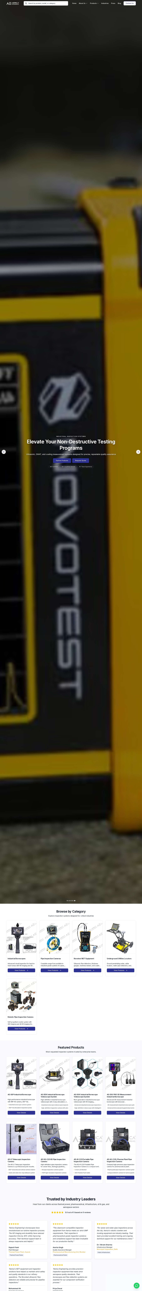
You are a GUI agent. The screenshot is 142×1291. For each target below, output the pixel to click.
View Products (20, 970)
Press (113, 3)
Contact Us (130, 3)
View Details (21, 1113)
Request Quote (82, 457)
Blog (119, 3)
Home (74, 3)
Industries (105, 3)
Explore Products (63, 457)
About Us (82, 3)
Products (93, 3)
